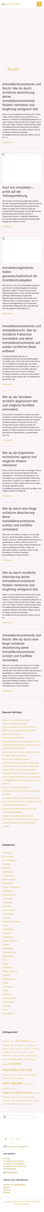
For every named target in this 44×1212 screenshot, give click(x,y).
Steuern (5, 983)
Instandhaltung (7, 929)
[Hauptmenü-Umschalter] (39, 4)
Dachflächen (15, 1052)
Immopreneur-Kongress (9, 1075)
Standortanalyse (8, 979)
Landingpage (19, 1078)
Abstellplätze (6, 1041)
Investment (6, 933)
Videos (5, 1010)
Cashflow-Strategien (15, 1048)
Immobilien (6, 918)
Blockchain (6, 868)
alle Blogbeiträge (10, 1169)
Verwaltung (6, 1006)
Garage (15, 1055)
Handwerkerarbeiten (30, 1059)
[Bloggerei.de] (16, 1146)
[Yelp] (12, 1139)
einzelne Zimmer (7, 1055)
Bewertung (6, 864)
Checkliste (26, 1049)
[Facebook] (6, 1139)
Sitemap (7, 1192)
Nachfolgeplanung (9, 952)
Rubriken (7, 1158)
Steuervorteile (6, 1100)
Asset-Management (9, 860)
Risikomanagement (9, 971)
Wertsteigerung (8, 1013)
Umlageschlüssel (27, 1100)
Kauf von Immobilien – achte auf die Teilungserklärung (18, 192)
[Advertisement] (22, 31)
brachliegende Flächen (30, 1045)
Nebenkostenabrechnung (9, 1088)
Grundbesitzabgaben (32, 1055)
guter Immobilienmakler (12, 1059)
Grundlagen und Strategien (14, 1161)
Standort (32, 1097)
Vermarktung (12, 1104)
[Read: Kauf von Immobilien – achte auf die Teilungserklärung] (22, 168)
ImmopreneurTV (21, 1075)
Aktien (12, 1041)
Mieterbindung (7, 948)
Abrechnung (7, 853)
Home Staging (7, 914)
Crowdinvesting (8, 876)
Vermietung (6, 994)
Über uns (7, 1190)
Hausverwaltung (8, 910)
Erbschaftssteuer (8, 895)
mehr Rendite (12, 1083)
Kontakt (6, 1187)
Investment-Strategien (8, 1078)
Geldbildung (21, 1055)
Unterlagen (36, 1100)
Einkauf (31, 1052)
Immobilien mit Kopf (17, 1070)
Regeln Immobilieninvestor (17, 1092)
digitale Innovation (9, 879)
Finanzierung (7, 902)
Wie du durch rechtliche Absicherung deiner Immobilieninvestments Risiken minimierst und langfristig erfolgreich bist (20, 581)
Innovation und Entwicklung (14, 1164)
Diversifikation (7, 883)
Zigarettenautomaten (24, 1104)
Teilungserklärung (16, 1100)
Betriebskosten (19, 1045)
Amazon (32, 1041)
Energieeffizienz (8, 891)
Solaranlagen (14, 1097)
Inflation (5, 925)
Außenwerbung (8, 1045)
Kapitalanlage (7, 937)
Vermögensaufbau (9, 998)
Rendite (5, 964)
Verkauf (5, 990)
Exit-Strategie (7, 899)
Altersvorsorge (8, 856)
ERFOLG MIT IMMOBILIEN (14, 1185)
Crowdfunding (7, 872)
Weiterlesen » (7, 142)
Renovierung (7, 967)
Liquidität (5, 944)
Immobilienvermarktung (11, 921)
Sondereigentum (24, 1097)
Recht (4, 960)
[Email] (18, 1139)
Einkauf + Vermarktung (11, 887)
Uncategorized (7, 987)
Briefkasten (5, 1048)
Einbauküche (24, 1052)
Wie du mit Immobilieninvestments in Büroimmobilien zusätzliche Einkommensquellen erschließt (20, 791)
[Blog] (11, 1172)
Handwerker (7, 906)
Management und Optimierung (15, 1166)
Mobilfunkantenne (29, 1084)
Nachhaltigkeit (7, 956)
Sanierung (6, 975)
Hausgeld (5, 1064)
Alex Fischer (22, 1040)
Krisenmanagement (9, 941)
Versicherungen (8, 1002)
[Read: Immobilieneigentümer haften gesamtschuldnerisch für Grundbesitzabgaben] (22, 250)
